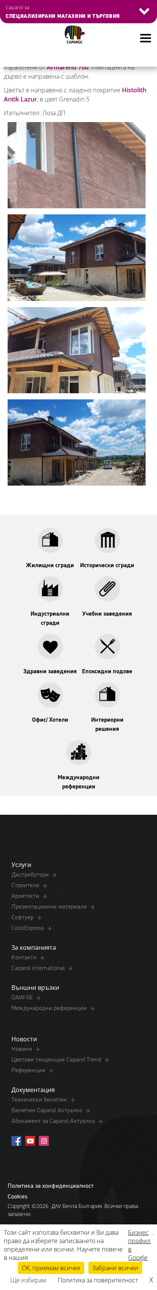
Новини (22, 1048)
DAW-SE (22, 996)
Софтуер (23, 916)
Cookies (17, 1196)
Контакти (24, 956)
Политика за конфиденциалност (51, 1185)
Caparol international (38, 967)
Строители (26, 884)
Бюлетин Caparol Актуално (47, 1109)
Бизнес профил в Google (139, 1245)
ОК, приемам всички (51, 1268)
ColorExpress (28, 927)
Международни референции (49, 1007)
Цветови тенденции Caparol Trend (57, 1059)
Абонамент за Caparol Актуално (53, 1120)
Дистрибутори (30, 874)
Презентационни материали (49, 906)
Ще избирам (28, 1280)
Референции (29, 1069)
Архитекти (26, 895)
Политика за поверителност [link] (98, 1280)
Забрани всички (115, 1268)
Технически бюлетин (40, 1099)
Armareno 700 (67, 67)
